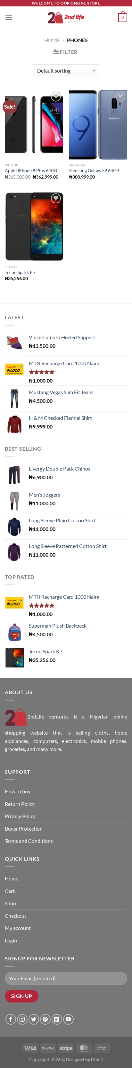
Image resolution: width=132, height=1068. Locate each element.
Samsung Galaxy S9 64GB (94, 170)
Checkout (15, 916)
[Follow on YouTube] (68, 1019)
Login (11, 940)
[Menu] (8, 17)
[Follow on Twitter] (34, 1019)
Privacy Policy (20, 816)
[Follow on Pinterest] (45, 1019)
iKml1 (97, 1059)
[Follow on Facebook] (10, 1019)
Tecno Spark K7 (20, 272)
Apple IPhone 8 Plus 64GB (31, 170)
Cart (10, 891)
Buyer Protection (24, 828)
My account (18, 928)
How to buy (17, 791)
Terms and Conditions (29, 841)
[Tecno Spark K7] (34, 226)
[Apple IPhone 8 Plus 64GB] (34, 125)
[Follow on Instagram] (22, 1019)
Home (52, 40)
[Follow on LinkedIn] (57, 1019)
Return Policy (20, 804)
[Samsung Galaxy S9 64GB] (98, 125)
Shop (10, 903)
